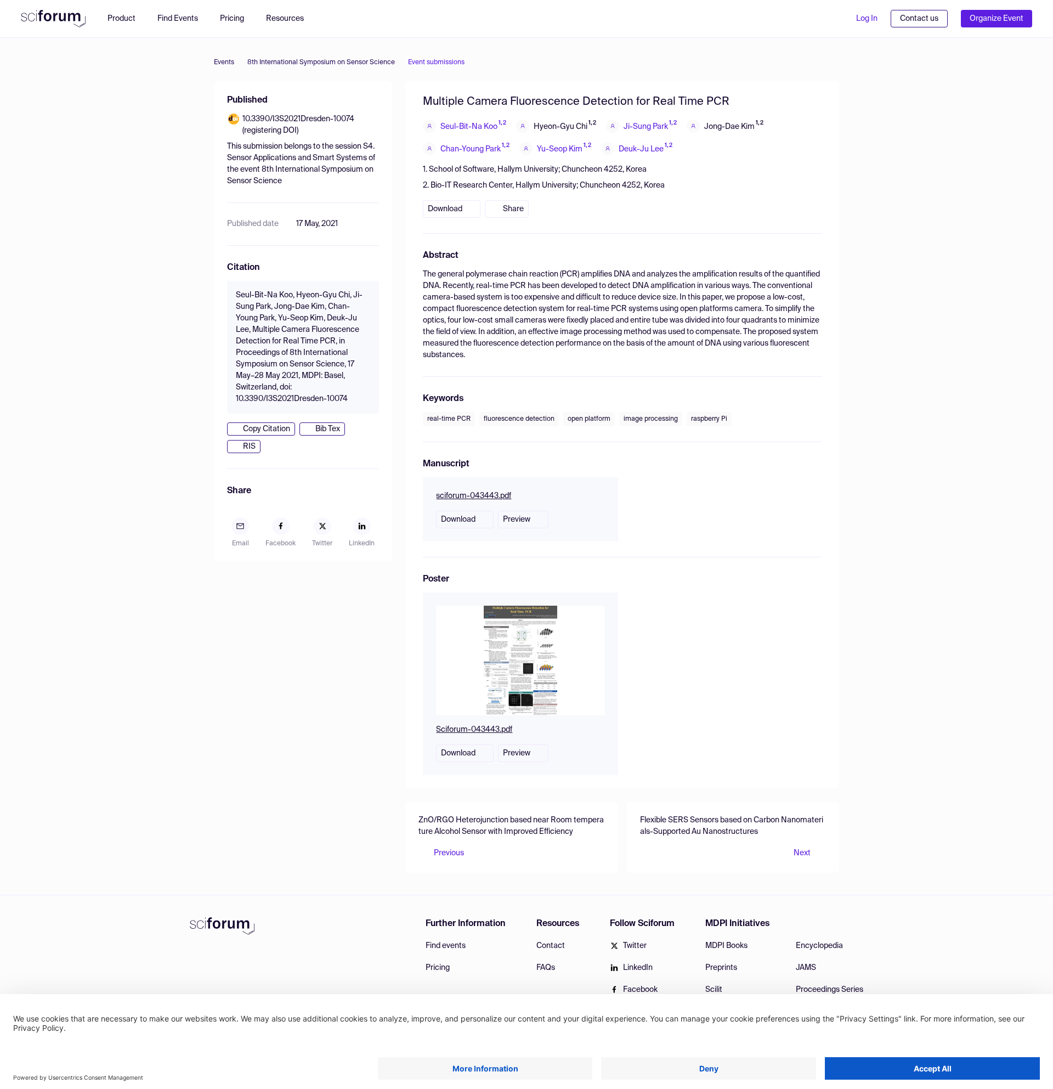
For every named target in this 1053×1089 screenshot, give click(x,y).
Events (224, 62)
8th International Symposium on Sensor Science (321, 62)
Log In (867, 18)
